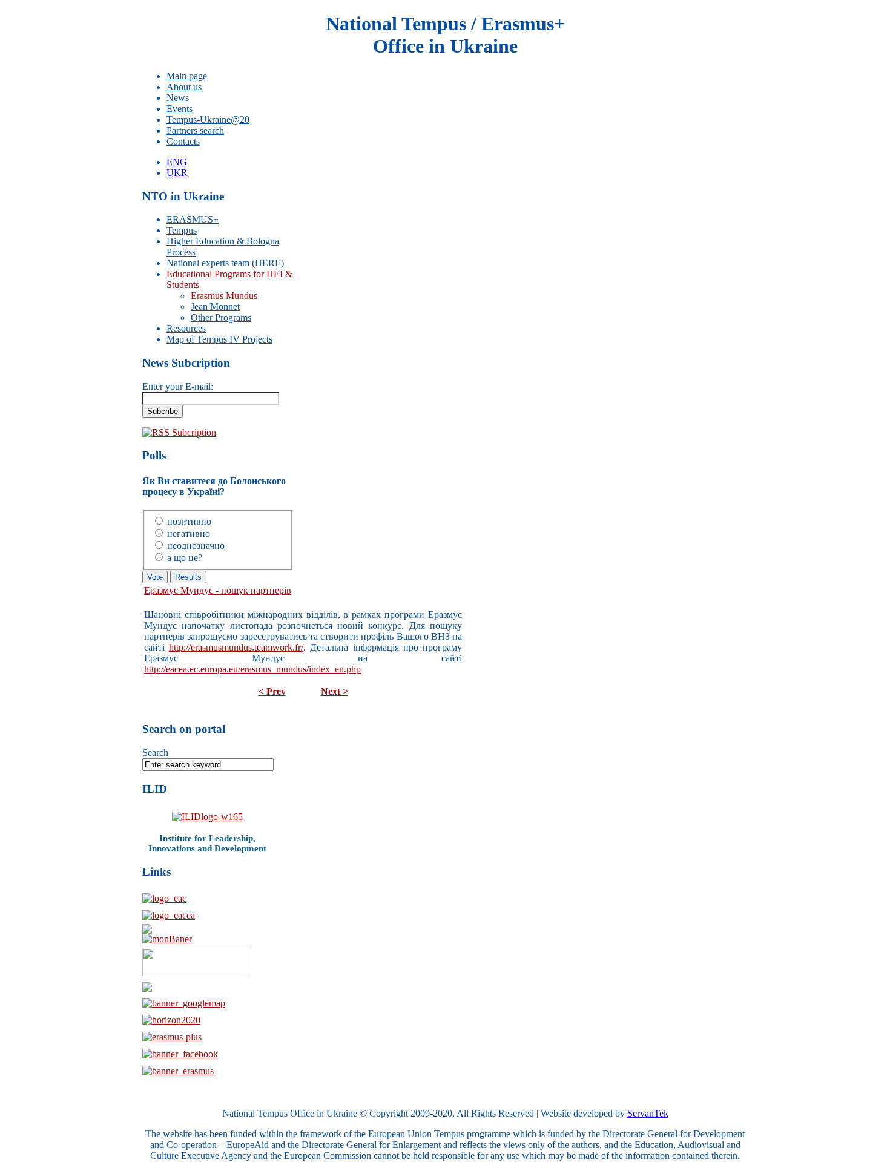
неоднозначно (196, 545)
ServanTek (647, 1113)
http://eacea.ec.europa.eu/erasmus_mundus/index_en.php (252, 669)
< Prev (272, 691)
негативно (188, 533)
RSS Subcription (184, 432)
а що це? (184, 558)
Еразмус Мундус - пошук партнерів (217, 590)
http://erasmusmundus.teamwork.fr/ (236, 647)
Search (155, 752)
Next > (334, 691)
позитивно (189, 521)
